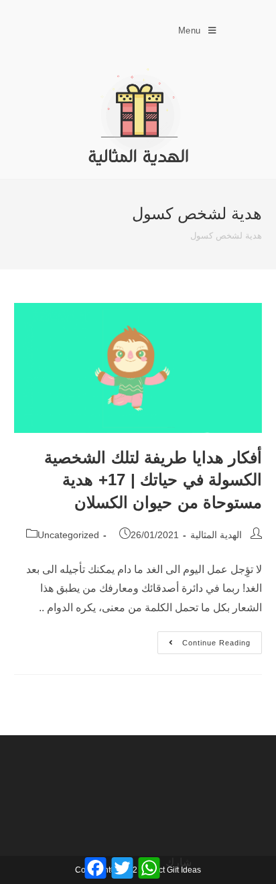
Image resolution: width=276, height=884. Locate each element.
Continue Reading (204, 639)
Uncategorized (68, 534)
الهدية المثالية (216, 534)
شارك (178, 862)
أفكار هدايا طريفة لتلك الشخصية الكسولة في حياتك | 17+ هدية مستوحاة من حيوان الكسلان (153, 479)
